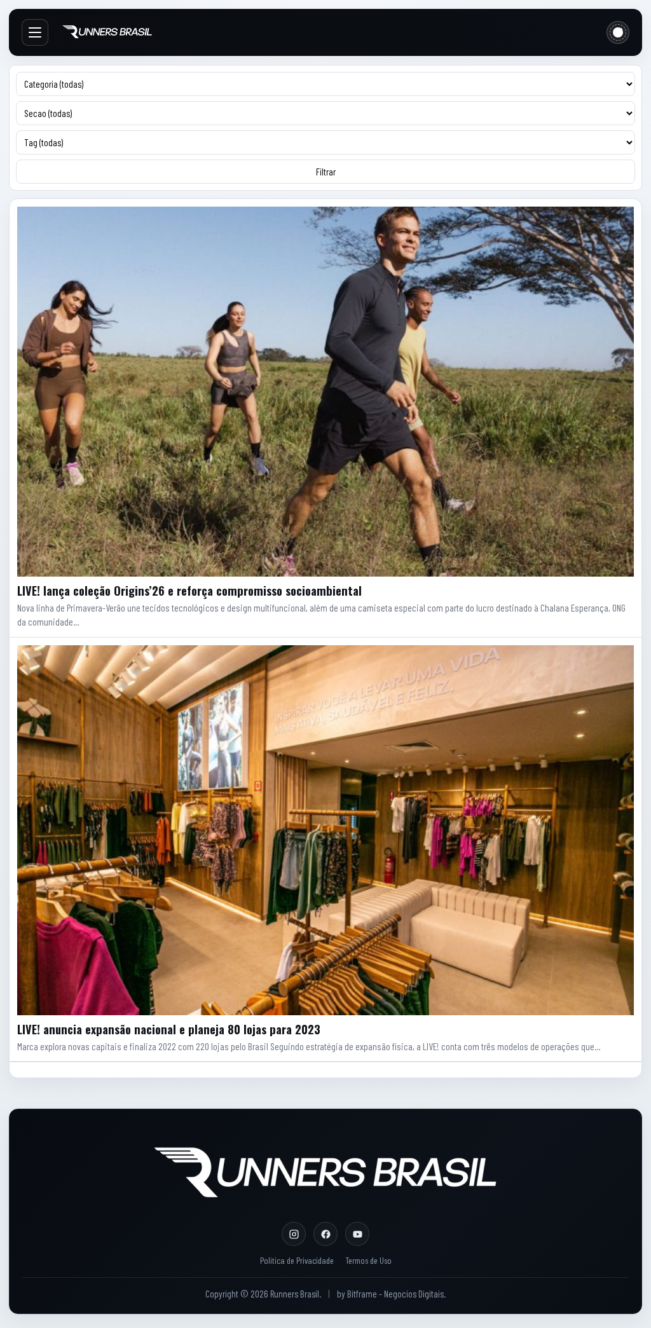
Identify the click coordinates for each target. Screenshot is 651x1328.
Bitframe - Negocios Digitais (395, 1293)
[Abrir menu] (35, 32)
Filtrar (326, 171)
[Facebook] (325, 1234)
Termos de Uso (368, 1260)
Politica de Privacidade (297, 1260)
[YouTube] (357, 1234)
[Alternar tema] (617, 32)
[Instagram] (294, 1234)
